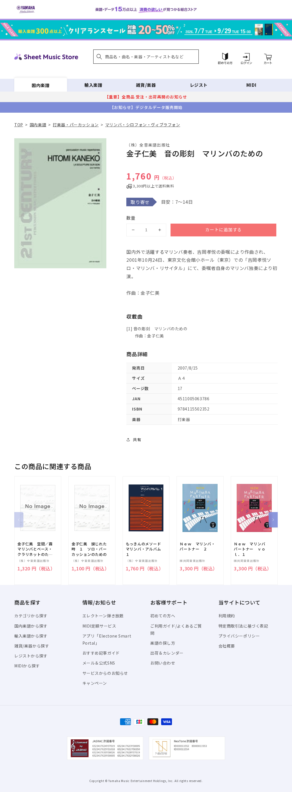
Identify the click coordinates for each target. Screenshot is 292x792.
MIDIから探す (27, 666)
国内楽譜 (40, 85)
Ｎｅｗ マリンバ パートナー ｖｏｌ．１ (251, 549)
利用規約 (226, 615)
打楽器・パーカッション (76, 124)
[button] (146, 57)
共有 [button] (137, 439)
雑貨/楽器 (146, 85)
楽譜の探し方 (162, 643)
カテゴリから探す (31, 615)
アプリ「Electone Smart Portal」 (106, 639)
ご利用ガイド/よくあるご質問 (176, 629)
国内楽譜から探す (31, 626)
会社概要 (226, 646)
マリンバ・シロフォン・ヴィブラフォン (142, 124)
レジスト (199, 85)
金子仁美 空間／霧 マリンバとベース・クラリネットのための (37, 549)
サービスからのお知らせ (105, 673)
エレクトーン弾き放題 (103, 615)
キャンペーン (94, 683)
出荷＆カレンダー (167, 653)
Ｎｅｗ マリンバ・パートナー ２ (197, 546)
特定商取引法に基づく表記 (243, 626)
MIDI (251, 85)
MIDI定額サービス (99, 626)
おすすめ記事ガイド (101, 653)
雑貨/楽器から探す (31, 646)
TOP (18, 124)
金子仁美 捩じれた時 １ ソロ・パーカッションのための (89, 549)
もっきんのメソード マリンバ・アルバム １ (145, 549)
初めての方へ (162, 615)
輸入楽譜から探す (31, 636)
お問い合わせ (162, 663)
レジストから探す (31, 656)
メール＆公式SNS (98, 663)
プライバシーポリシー (239, 636)
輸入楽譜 (93, 85)
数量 (130, 218)
